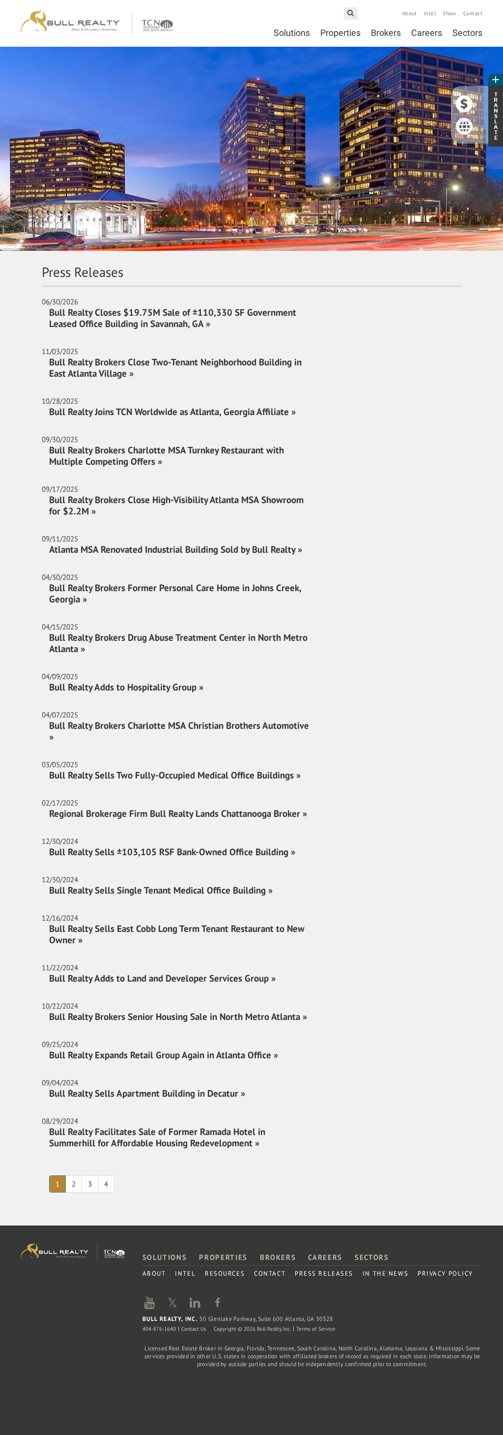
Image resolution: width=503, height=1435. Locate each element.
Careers (426, 33)
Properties (340, 33)
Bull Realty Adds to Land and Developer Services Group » (162, 978)
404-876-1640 (159, 1328)
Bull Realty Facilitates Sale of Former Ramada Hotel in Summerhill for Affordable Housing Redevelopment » (157, 1137)
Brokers (386, 33)
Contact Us (193, 1328)
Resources (225, 1273)
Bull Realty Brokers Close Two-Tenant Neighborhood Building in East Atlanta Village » (175, 367)
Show (449, 13)
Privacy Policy (445, 1273)
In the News (385, 1273)
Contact (472, 13)
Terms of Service (315, 1328)
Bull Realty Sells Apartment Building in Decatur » (147, 1093)
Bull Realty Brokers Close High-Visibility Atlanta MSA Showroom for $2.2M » (176, 505)
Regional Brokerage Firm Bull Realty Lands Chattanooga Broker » (178, 813)
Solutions (292, 33)
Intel (430, 13)
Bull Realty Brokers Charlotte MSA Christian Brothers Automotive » (179, 731)
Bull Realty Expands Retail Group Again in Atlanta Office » (163, 1055)
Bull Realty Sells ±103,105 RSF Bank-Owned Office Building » (172, 852)
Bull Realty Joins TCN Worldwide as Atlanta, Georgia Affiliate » (172, 412)
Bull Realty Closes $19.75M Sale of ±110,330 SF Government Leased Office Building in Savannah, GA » (172, 317)
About (409, 13)
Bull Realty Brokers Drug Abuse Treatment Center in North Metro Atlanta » (178, 643)
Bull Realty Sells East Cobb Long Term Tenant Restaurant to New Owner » (177, 934)
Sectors (467, 33)
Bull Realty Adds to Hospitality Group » (126, 687)
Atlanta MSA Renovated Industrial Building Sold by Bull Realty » (175, 549)
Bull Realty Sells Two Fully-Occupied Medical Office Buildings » (175, 775)
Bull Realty (97, 23)
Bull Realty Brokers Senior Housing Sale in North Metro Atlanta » (178, 1016)
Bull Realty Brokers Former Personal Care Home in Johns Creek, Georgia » (175, 593)
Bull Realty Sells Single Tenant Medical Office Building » (161, 890)
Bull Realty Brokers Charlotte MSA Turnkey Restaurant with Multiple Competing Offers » (166, 455)
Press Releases (324, 1273)
